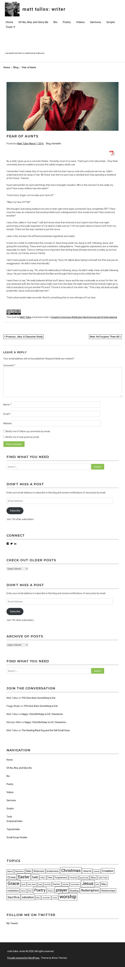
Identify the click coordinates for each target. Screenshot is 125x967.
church (87, 871)
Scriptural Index (14, 821)
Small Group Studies (17, 837)
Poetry (67, 22)
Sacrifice (13, 897)
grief (24, 884)
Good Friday (103, 878)
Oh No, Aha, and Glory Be (33, 22)
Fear (50, 877)
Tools (9, 27)
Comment (9, 365)
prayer (62, 890)
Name (7, 404)
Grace (13, 883)
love (97, 884)
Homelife (56, 143)
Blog (48, 143)
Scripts (110, 22)
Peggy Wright (13, 706)
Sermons (95, 22)
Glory (93, 877)
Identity (65, 884)
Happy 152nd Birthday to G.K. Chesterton (42, 714)
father (43, 878)
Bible (28, 871)
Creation (107, 871)
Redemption (90, 890)
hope (40, 884)
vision (55, 898)
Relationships (108, 890)
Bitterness (39, 871)
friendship (73, 878)
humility (47, 884)
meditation (13, 890)
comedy (97, 871)
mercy (23, 891)
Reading (74, 890)
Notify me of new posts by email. (22, 437)
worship (68, 896)
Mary (104, 884)
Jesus (88, 883)
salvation (28, 897)
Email (7, 414)
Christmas (71, 870)
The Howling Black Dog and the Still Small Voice (45, 730)
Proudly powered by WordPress (23, 958)
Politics (50, 891)
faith (35, 877)
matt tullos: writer (44, 9)
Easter (24, 877)
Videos (80, 22)
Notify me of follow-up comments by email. (28, 431)
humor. (56, 884)
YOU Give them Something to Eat (38, 698)
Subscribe (15, 510)
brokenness (53, 871)
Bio (55, 22)
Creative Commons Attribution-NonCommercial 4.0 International (84, 317)
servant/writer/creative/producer (25, 53)
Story (38, 898)
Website (7, 423)
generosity (84, 878)
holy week (32, 884)
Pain (30, 891)
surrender (46, 898)
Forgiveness (61, 877)
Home (9, 22)
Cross (11, 877)
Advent (10, 871)
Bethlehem (19, 871)
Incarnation (75, 884)
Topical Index (13, 829)
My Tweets (12, 923)
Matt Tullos (23, 143)
